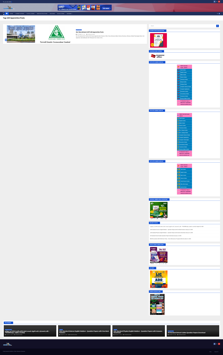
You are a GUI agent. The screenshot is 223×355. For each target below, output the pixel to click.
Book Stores (60, 13)
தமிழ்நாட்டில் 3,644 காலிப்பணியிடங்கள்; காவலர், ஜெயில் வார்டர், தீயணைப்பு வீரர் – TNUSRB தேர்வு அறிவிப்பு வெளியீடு (173, 226)
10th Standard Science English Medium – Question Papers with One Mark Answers (167, 229)
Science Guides (183, 178)
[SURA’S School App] (157, 304)
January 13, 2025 (64, 334)
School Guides (30, 13)
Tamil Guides (183, 69)
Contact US (216, 351)
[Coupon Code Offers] (157, 56)
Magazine (52, 13)
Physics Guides (183, 77)
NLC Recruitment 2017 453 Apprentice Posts (90, 32)
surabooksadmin (91, 34)
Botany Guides (183, 81)
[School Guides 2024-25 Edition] (158, 210)
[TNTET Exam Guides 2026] (158, 255)
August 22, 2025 (9, 334)
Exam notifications (42, 13)
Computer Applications (184, 137)
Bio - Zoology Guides (183, 132)
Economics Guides (184, 91)
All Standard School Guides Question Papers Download (162, 235)
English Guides (183, 72)
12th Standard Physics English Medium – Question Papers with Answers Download (167, 232)
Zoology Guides (183, 84)
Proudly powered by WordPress (8, 351)
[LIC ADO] (158, 279)
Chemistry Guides (184, 79)
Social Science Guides (185, 181)
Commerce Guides (184, 96)
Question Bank (183, 187)
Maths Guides (183, 74)
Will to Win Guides (184, 184)
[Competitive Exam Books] (158, 40)
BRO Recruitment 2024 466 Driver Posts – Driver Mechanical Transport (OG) (166, 238)
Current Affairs (19, 13)
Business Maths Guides (185, 98)
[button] (3, 12)
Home (11, 13)
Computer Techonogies (184, 139)
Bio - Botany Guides (183, 130)
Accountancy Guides (184, 93)
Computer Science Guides (185, 86)
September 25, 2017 (81, 34)
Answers (69, 13)
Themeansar (23, 351)
